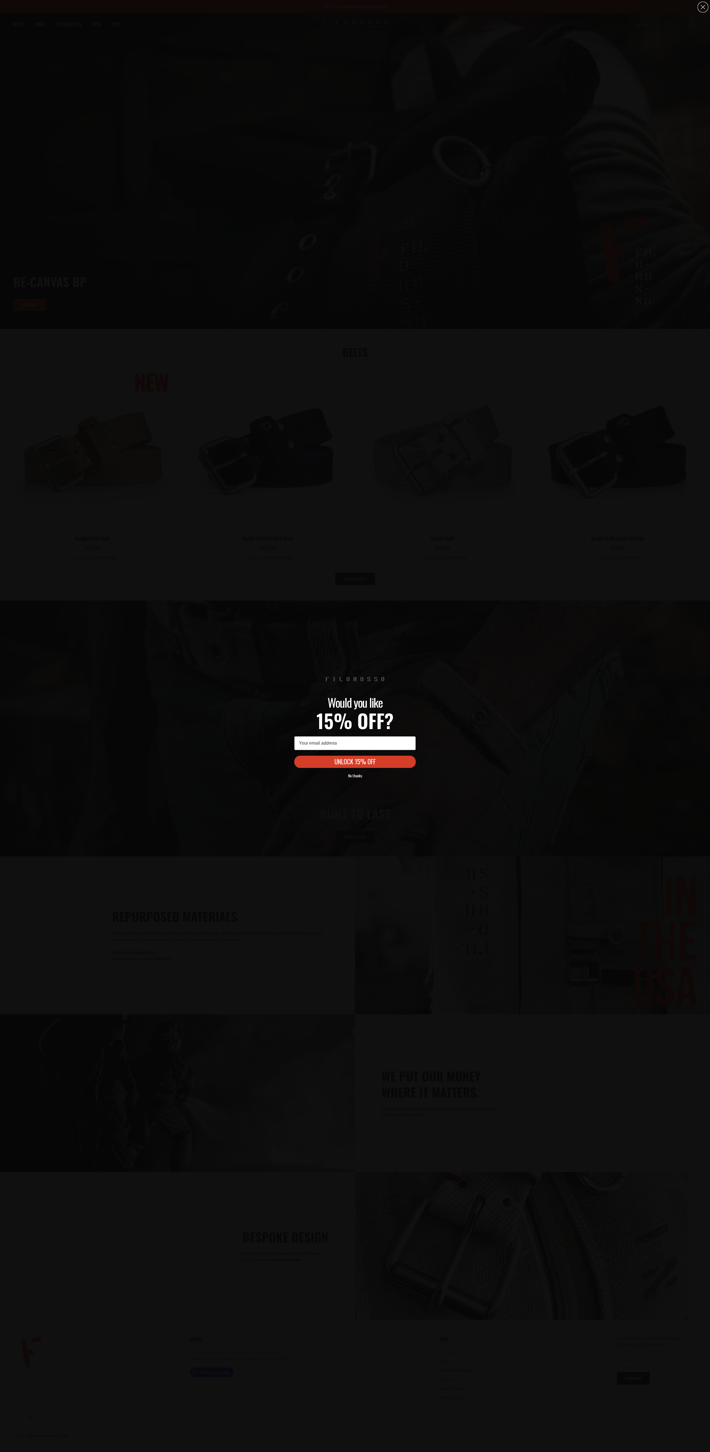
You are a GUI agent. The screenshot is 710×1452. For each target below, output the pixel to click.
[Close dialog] (703, 7)
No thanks (355, 775)
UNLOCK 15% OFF (355, 761)
